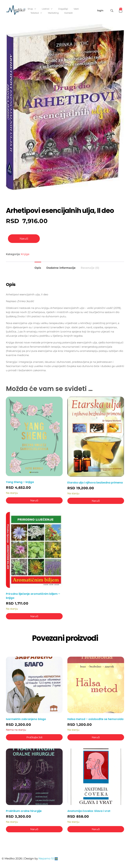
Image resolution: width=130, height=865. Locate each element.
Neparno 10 (46, 858)
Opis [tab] (38, 267)
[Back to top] (124, 849)
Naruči (24, 238)
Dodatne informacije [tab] (60, 267)
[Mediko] (16, 10)
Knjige (25, 254)
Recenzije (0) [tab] (90, 267)
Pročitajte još (34, 737)
